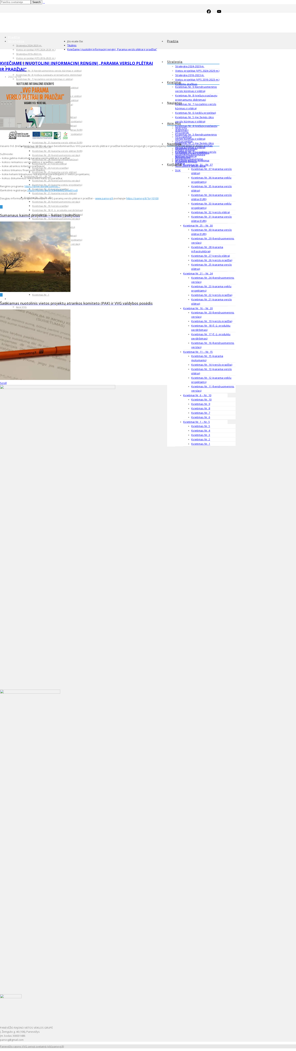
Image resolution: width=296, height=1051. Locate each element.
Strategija (174, 61)
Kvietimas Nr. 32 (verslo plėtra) (210, 212)
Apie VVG (181, 128)
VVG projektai (184, 141)
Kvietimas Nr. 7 (200, 413)
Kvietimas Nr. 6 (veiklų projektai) (195, 113)
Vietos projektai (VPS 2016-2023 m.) (197, 79)
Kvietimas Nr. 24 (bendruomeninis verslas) (56, 180)
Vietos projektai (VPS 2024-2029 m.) (197, 70)
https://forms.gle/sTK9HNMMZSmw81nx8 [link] (52, 190)
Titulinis (72, 45)
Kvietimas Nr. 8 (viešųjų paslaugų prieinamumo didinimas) (49, 74)
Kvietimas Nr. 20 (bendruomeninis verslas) (56, 201)
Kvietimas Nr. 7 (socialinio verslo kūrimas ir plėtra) (44, 79)
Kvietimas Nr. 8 (200, 408)
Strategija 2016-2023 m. (189, 75)
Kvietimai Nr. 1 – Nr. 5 (196, 422)
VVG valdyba (183, 137)
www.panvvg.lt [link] (104, 198)
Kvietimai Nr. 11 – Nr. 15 (198, 352)
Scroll (3, 383)
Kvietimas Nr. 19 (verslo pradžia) (211, 321)
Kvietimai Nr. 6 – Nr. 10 (197, 395)
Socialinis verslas (186, 148)
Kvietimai (174, 82)
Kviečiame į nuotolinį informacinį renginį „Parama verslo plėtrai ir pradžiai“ (112, 49)
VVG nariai (182, 132)
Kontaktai (174, 164)
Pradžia (172, 41)
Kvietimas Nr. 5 (200, 426)
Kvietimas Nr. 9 (200, 404)
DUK (178, 170)
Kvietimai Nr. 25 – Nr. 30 (198, 225)
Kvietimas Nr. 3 (200, 435)
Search (36, 2)
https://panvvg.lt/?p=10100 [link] (142, 198)
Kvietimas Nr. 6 (200, 417)
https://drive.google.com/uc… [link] (42, 186)
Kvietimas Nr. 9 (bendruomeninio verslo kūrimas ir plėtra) (49, 70)
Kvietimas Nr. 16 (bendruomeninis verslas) (56, 218)
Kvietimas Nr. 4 (200, 430)
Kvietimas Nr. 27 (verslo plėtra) (210, 256)
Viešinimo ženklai (186, 161)
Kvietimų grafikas (186, 84)
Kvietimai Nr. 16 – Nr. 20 (198, 308)
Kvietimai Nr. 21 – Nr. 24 (198, 273)
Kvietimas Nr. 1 (200, 444)
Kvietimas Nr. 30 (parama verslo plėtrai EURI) (57, 150)
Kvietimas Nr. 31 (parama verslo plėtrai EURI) (57, 142)
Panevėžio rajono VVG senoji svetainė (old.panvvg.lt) (32, 1046)
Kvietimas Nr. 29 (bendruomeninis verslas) (56, 155)
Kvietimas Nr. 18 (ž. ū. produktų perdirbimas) (57, 210)
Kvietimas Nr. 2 (200, 439)
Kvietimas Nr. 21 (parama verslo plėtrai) (54, 193)
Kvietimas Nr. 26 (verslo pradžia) (211, 260)
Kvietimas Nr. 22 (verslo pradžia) (211, 295)
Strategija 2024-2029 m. (189, 66)
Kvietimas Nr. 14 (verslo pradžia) (211, 364)
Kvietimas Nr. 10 (201, 399)
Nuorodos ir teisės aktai (190, 166)
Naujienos (174, 102)
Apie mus (174, 123)
